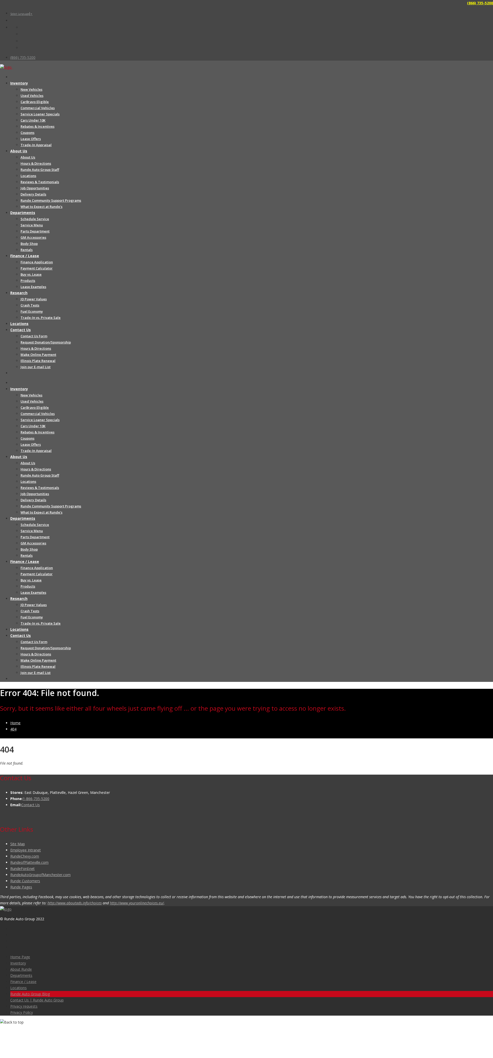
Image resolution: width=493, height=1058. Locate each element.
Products (28, 280)
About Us (18, 151)
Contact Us (20, 329)
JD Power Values (34, 299)
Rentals (27, 249)
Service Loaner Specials (40, 114)
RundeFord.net (22, 868)
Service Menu (32, 225)
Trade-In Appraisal (36, 145)
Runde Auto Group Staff (40, 169)
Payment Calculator (37, 268)
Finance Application (37, 262)
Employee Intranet (25, 850)
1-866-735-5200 (36, 798)
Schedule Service (35, 219)
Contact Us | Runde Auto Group (37, 1000)
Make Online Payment (38, 354)
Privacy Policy (21, 1012)
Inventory (19, 83)
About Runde (21, 969)
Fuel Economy (32, 311)
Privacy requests (23, 1006)
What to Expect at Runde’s (41, 206)
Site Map (17, 843)
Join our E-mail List (36, 367)
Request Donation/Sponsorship (46, 342)
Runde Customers (25, 880)
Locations (28, 175)
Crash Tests (30, 305)
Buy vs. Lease (31, 274)
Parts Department (35, 231)
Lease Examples (33, 286)
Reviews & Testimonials (40, 182)
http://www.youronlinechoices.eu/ (137, 903)
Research (18, 292)
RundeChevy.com (24, 856)
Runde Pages (21, 887)
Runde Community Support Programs (51, 200)
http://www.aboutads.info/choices (75, 903)
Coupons (27, 132)
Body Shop (29, 243)
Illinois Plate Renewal (38, 360)
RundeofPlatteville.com (29, 862)
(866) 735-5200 (480, 3)
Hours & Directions (36, 163)
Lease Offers (31, 138)
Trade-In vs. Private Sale (41, 317)
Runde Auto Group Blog (30, 993)
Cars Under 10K (33, 120)
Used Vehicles (32, 95)
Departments (22, 212)
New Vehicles (31, 89)
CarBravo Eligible (35, 101)
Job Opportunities (35, 188)
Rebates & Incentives (37, 126)
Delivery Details (33, 194)
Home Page (20, 956)
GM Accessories (33, 237)
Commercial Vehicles (38, 108)
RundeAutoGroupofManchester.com (40, 874)
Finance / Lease (24, 255)
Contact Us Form (34, 336)
